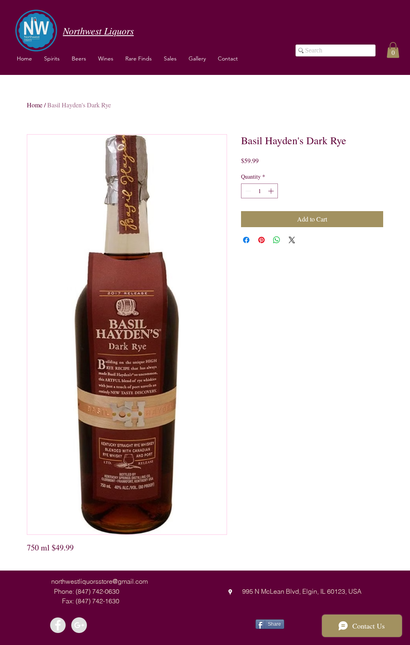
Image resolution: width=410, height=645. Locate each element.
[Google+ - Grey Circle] (79, 625)
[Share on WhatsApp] (276, 240)
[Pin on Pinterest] (261, 240)
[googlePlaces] (230, 592)
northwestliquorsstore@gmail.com (99, 581)
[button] (105, 58)
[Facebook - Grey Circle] (58, 625)
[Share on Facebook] (246, 240)
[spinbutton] (259, 191)
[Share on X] (292, 240)
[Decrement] (247, 191)
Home (34, 105)
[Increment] (272, 191)
